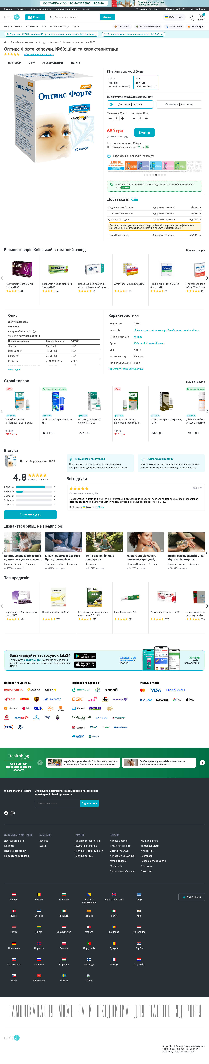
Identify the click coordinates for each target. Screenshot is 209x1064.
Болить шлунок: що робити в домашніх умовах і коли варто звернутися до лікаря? (22, 557)
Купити (144, 133)
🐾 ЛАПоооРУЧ (173, 26)
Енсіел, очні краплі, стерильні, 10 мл (166, 421)
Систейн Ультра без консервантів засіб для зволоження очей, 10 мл (127, 421)
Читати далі (14, 369)
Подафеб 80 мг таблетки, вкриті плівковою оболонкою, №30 (94, 286)
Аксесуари (146, 866)
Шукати (107, 17)
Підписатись (89, 803)
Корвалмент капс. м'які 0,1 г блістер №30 (57, 286)
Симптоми (146, 871)
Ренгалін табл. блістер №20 (164, 612)
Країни (43, 845)
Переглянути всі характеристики (125, 369)
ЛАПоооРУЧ (147, 851)
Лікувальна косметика (122, 856)
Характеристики (52, 62)
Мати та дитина (149, 840)
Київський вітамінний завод (39, 54)
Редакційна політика (86, 845)
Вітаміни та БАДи (59, 26)
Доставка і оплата (41, 9)
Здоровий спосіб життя (153, 861)
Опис (32, 62)
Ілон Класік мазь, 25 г (125, 612)
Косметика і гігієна (36, 26)
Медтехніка (116, 866)
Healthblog (199, 9)
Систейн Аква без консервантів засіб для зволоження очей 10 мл (18, 421)
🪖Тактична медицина (148, 26)
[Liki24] (12, 1038)
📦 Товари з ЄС (122, 26)
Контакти (22, 9)
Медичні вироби (118, 861)
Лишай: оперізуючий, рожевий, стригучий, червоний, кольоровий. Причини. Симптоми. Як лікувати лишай (143, 557)
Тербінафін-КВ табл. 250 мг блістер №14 (164, 286)
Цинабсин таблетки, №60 (55, 612)
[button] (130, 104)
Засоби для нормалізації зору (28, 42)
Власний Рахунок (148, 9)
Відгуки (75, 62)
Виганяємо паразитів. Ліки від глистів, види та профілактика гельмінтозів (186, 557)
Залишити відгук (30, 514)
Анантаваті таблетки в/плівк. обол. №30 (22, 614)
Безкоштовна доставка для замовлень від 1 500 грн (135, 34)
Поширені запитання (66, 9)
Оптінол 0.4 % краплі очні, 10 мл (57, 421)
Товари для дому (150, 845)
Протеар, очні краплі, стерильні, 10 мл (89, 421)
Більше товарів (195, 250)
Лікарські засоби (13, 26)
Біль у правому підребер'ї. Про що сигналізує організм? (63, 557)
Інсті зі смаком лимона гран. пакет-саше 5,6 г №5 (93, 614)
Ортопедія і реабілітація (122, 871)
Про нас (85, 9)
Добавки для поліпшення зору (150, 330)
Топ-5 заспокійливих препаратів (100, 557)
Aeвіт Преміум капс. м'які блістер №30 (19, 286)
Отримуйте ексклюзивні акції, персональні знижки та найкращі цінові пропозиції (66, 792)
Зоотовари (147, 856)
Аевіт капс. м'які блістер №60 (129, 284)
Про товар (14, 62)
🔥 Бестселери (195, 26)
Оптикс (54, 42)
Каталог (8, 9)
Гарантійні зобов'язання (88, 840)
